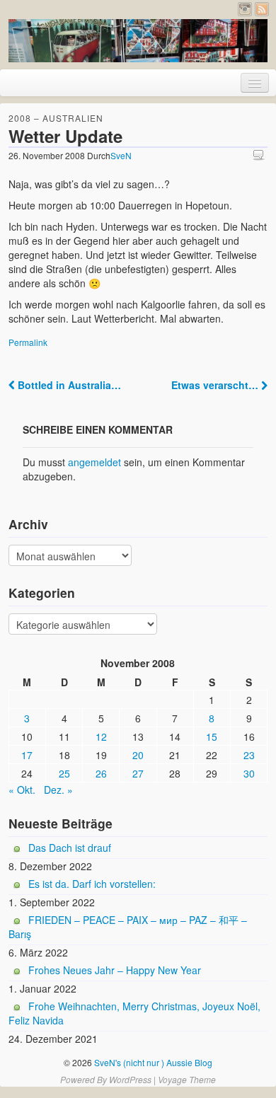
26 (101, 773)
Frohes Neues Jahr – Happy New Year (114, 970)
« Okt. (21, 789)
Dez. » (58, 789)
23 (249, 755)
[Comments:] (260, 155)
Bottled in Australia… (68, 385)
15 (211, 736)
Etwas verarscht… (216, 385)
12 (101, 736)
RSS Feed (262, 9)
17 (27, 755)
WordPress (130, 1079)
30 (249, 773)
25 (64, 773)
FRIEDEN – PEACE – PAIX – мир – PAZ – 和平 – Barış (127, 927)
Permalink (27, 342)
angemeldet (94, 462)
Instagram (245, 9)
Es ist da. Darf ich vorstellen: (92, 884)
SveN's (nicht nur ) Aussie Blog (152, 1062)
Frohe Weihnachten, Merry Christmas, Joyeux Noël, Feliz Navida (134, 1013)
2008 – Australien (55, 118)
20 (138, 755)
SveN (121, 155)
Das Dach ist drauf (69, 847)
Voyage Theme (187, 1079)
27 (138, 773)
